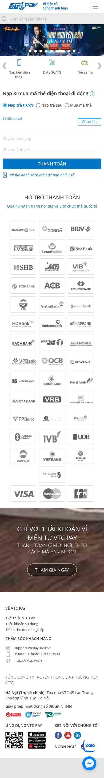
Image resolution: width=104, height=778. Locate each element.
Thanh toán (52, 164)
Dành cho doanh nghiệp (24, 629)
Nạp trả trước (21, 105)
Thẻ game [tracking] (85, 72)
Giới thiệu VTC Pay (20, 617)
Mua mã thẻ (81, 105)
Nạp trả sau (51, 105)
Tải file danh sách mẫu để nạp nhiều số (41, 174)
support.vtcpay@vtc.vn (32, 647)
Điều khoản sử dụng (21, 623)
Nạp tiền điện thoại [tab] (19, 74)
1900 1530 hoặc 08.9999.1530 (37, 653)
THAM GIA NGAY (52, 570)
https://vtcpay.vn (28, 660)
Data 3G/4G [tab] (52, 72)
